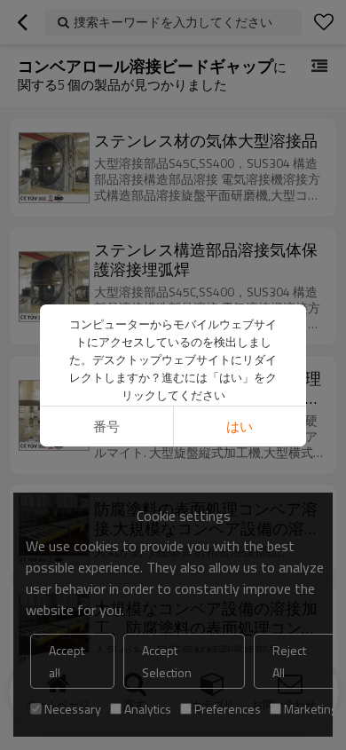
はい (239, 426)
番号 (106, 426)
